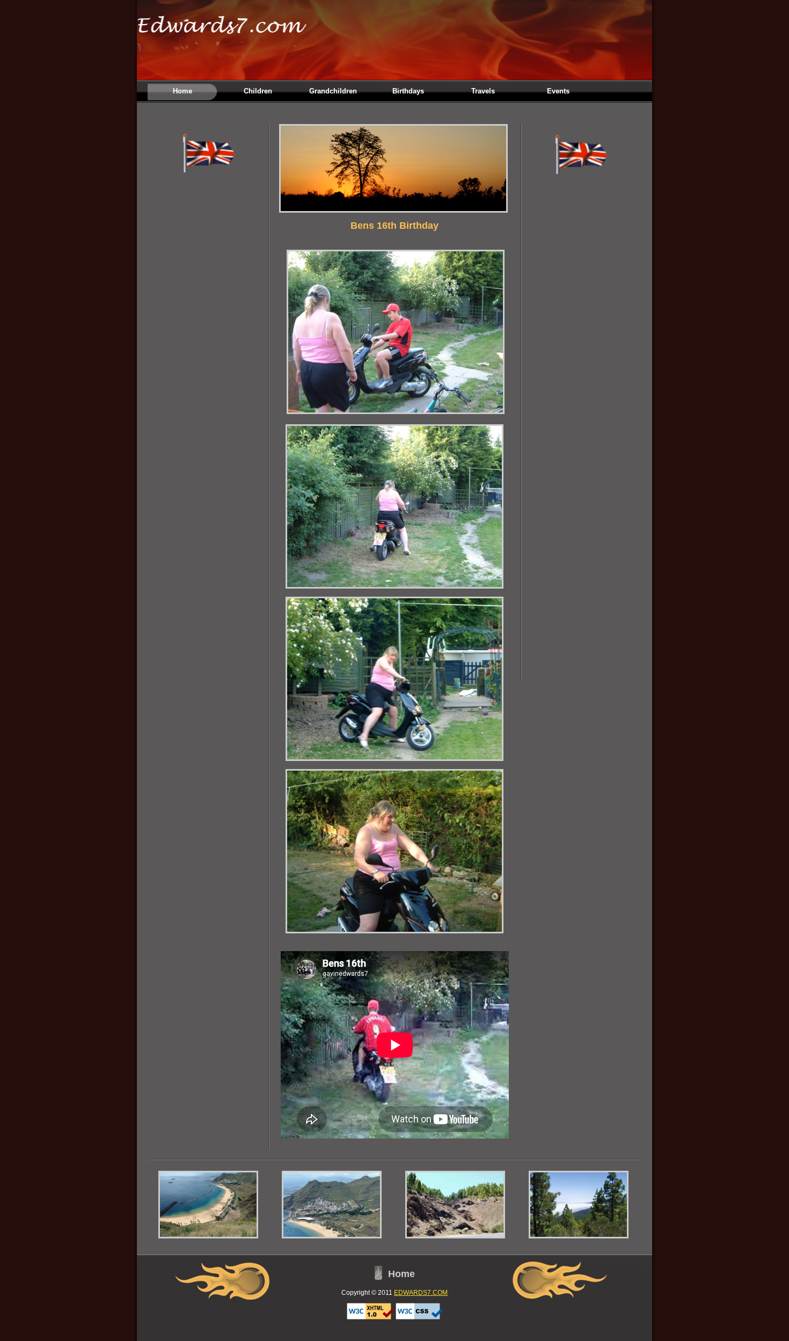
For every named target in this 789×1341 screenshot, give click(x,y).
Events (558, 91)
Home (182, 91)
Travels (483, 91)
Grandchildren (333, 91)
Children (258, 91)
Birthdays (408, 91)
